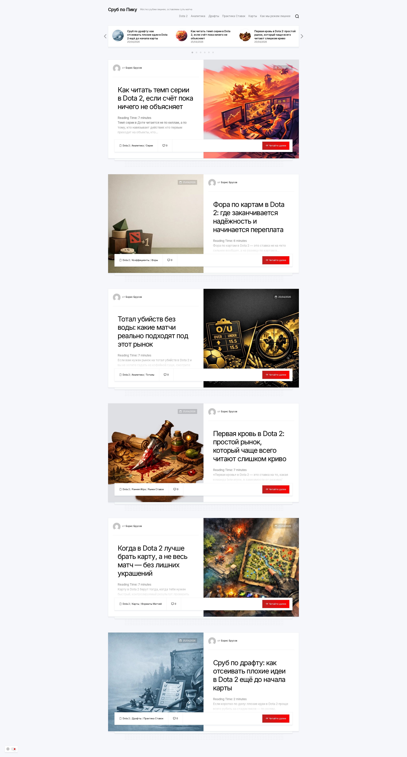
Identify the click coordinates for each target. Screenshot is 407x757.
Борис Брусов (134, 67)
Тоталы (150, 374)
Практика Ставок (233, 16)
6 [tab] (213, 52)
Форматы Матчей (151, 603)
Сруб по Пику (122, 9)
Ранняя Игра (139, 489)
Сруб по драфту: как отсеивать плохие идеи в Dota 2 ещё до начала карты (147, 35)
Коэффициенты (140, 260)
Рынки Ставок (156, 489)
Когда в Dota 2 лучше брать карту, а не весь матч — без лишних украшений (152, 560)
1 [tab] (192, 52)
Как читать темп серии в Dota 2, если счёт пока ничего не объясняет (210, 35)
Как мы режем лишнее (275, 16)
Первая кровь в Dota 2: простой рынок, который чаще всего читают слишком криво (275, 35)
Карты (252, 16)
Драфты (213, 16)
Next (301, 36)
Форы (154, 260)
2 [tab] (196, 52)
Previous (105, 36)
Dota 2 (183, 16)
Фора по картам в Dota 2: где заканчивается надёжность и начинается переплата (248, 217)
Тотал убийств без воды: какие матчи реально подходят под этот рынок (153, 331)
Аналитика (198, 16)
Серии (149, 145)
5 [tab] (209, 52)
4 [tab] (205, 52)
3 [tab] (200, 52)
